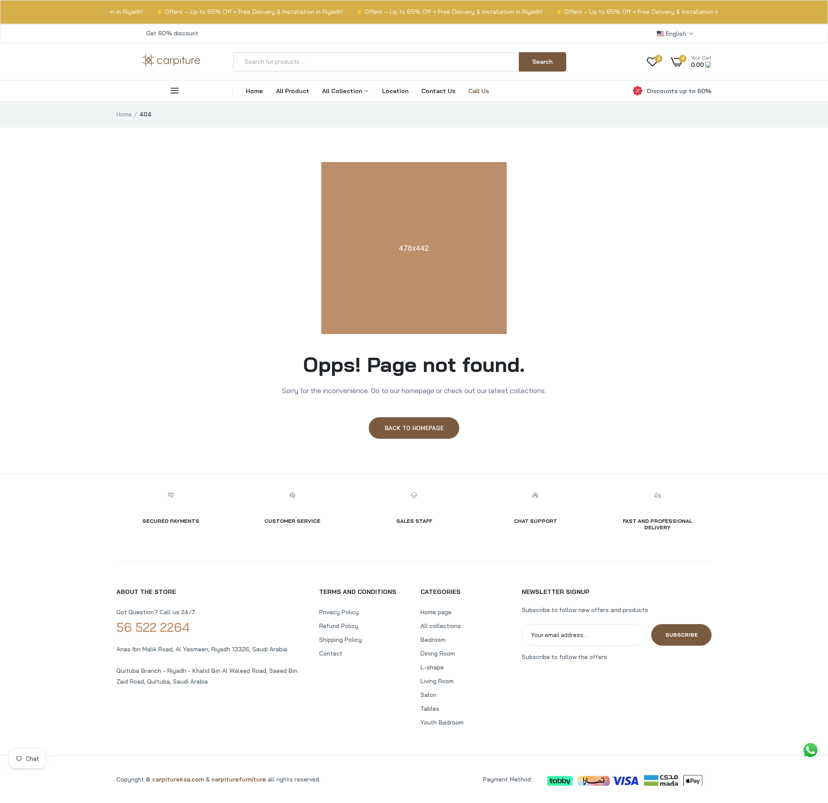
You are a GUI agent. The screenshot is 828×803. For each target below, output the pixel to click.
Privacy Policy (339, 612)
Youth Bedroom (442, 722)
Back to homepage (414, 428)
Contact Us (438, 91)
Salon (428, 695)
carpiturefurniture (239, 779)
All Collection (343, 91)
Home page (436, 612)
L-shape (432, 667)
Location (395, 91)
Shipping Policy (340, 640)
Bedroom (432, 640)
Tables (429, 708)
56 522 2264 (153, 627)
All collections (440, 626)
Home (254, 91)
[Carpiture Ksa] (171, 65)
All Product (292, 91)
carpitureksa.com (178, 779)
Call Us (478, 91)
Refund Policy (338, 626)
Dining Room (437, 653)
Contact (330, 653)
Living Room (437, 681)
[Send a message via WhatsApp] (810, 750)
